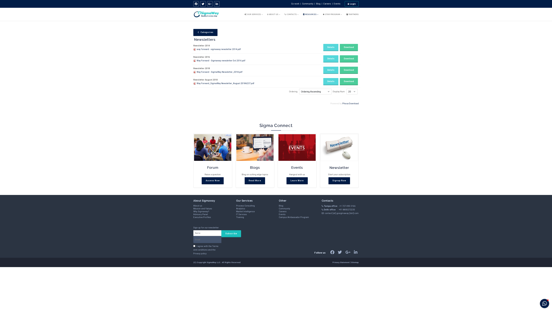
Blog (318, 4)
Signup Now (339, 180)
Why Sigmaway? (201, 211)
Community (308, 4)
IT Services (241, 214)
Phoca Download (350, 103)
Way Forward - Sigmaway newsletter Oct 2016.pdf (221, 60)
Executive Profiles (202, 217)
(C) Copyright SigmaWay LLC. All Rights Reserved (216, 262)
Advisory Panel (200, 214)
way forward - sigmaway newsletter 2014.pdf (219, 49)
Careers (327, 4)
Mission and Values (202, 208)
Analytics (240, 208)
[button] (544, 303)
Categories (207, 32)
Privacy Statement (341, 262)
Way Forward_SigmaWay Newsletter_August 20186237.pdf (225, 83)
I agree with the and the (205, 250)
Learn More (297, 180)
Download (349, 47)
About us (197, 206)
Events (337, 4)
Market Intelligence (245, 211)
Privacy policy (200, 253)
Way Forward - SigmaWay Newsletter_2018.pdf (220, 72)
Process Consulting (245, 206)
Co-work (295, 4)
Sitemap (355, 262)
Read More (255, 180)
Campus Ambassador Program (294, 217)
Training (240, 217)
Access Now (213, 180)
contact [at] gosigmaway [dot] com (342, 213)
